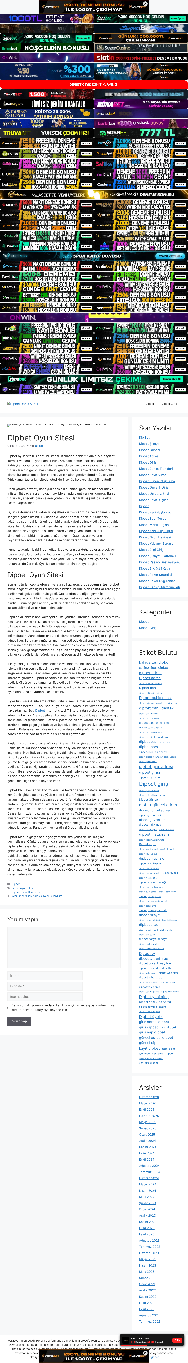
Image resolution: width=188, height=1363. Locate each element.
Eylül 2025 (146, 1109)
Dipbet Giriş (169, 403)
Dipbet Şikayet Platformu (157, 556)
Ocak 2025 (147, 1134)
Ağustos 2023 (149, 1240)
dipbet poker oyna (147, 906)
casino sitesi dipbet (153, 667)
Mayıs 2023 (147, 1259)
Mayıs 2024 (147, 1184)
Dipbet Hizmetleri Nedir (26, 892)
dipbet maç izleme (150, 863)
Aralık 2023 (147, 1215)
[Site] (47, 143)
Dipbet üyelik (151, 1016)
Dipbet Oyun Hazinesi (155, 537)
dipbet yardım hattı (148, 982)
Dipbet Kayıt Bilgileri (153, 500)
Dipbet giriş (153, 784)
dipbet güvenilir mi (150, 815)
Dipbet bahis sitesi (155, 697)
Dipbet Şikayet (149, 444)
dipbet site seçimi (170, 920)
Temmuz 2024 (149, 1172)
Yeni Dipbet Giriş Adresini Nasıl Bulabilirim (37, 895)
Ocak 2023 (147, 1284)
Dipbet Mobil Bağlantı (155, 525)
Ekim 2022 (146, 1303)
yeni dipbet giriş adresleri (151, 1058)
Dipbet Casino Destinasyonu (160, 562)
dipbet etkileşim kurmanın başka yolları (157, 757)
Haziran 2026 (149, 1097)
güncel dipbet (150, 1043)
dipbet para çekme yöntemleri (153, 901)
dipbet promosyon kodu (153, 910)
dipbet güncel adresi (154, 810)
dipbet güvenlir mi (152, 820)
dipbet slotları (166, 930)
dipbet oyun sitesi (22, 888)
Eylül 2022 (146, 1309)
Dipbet (149, 403)
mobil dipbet (169, 1048)
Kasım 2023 (148, 1222)
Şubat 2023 (147, 1278)
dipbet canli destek (156, 708)
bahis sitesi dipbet (154, 662)
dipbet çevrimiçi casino (153, 1006)
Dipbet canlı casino (150, 727)
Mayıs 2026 (147, 1103)
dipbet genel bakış (148, 761)
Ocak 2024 (147, 1209)
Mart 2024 (147, 1197)
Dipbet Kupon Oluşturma (157, 481)
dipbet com (148, 747)
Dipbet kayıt (147, 844)
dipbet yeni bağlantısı (149, 992)
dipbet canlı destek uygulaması (153, 737)
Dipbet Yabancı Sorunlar (157, 543)
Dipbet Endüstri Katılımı (156, 568)
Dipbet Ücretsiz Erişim (155, 493)
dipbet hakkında (150, 824)
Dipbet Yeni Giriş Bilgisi (156, 531)
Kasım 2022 (147, 1296)
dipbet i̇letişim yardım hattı (151, 840)
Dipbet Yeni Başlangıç (155, 512)
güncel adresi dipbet (156, 1037)
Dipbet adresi (150, 678)
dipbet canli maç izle (148, 714)
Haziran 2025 (149, 1116)
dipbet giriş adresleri (149, 790)
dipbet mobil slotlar (148, 878)
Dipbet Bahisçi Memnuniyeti (159, 587)
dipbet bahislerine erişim (150, 693)
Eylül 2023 (146, 1234)
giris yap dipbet (152, 1032)
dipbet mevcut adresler (150, 873)
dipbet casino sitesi (155, 742)
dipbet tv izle (146, 968)
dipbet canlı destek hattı (150, 732)
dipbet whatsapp (150, 977)
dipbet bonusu (170, 703)
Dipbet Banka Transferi (156, 469)
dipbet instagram (154, 834)
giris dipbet (148, 1027)
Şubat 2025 (147, 1128)
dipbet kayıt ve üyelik (149, 854)
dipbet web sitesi (169, 972)
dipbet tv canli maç (153, 958)
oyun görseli (144, 1054)
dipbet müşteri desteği (152, 882)
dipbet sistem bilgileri (149, 920)
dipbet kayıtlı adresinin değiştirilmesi (156, 849)
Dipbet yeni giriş (154, 996)
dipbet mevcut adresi (149, 868)
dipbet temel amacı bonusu (151, 948)
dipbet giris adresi (156, 766)
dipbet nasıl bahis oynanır (151, 887)
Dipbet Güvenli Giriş (153, 487)
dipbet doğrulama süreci (153, 752)
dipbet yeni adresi (149, 986)
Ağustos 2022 (149, 1315)
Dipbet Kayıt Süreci (153, 475)
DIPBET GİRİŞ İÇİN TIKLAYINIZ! (94, 85)
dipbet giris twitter (150, 777)
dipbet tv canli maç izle (155, 963)
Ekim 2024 (147, 1153)
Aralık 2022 (147, 1290)
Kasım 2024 (148, 1147)
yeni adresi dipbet (163, 1053)
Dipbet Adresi (149, 456)
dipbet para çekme (150, 896)
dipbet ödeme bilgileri (149, 1011)
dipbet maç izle (151, 858)
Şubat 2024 (147, 1203)
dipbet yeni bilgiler (170, 992)
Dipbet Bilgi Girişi (151, 550)
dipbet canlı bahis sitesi (155, 723)
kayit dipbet (149, 1048)
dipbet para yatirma (168, 892)
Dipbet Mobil (170, 872)
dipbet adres (150, 672)
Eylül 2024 (146, 1159)
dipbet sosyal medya (153, 939)
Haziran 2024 (149, 1178)
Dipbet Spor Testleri (153, 518)
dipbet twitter (164, 968)
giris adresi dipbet (154, 1022)
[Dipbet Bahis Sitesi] (22, 403)
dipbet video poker (148, 973)
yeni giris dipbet (148, 1062)
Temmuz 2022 (149, 1321)
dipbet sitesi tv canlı (148, 930)
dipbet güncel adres (158, 804)
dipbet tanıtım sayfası (149, 944)
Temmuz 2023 (149, 1247)
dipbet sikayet (149, 915)
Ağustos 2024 (149, 1166)
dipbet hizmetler (166, 829)
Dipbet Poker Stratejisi (155, 575)
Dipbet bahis (148, 688)
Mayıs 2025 (147, 1122)
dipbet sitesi (149, 925)
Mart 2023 (147, 1272)
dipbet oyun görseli (148, 892)
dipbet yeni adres (167, 982)
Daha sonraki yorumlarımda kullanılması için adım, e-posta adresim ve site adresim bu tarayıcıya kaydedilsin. (63, 1007)
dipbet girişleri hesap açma (152, 795)
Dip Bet (144, 437)
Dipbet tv (147, 953)
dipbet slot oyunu (147, 935)
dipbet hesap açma (148, 829)
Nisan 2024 (147, 1190)
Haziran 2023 (149, 1253)
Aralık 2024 (147, 1141)
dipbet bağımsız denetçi (150, 703)
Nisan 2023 (147, 1265)
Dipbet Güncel (149, 450)
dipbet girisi (149, 772)
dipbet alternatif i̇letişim (150, 683)
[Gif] (94, 194)
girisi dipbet (168, 1027)
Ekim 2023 (147, 1228)
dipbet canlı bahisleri (149, 718)
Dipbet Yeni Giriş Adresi (155, 1002)
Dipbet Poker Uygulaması (157, 581)
